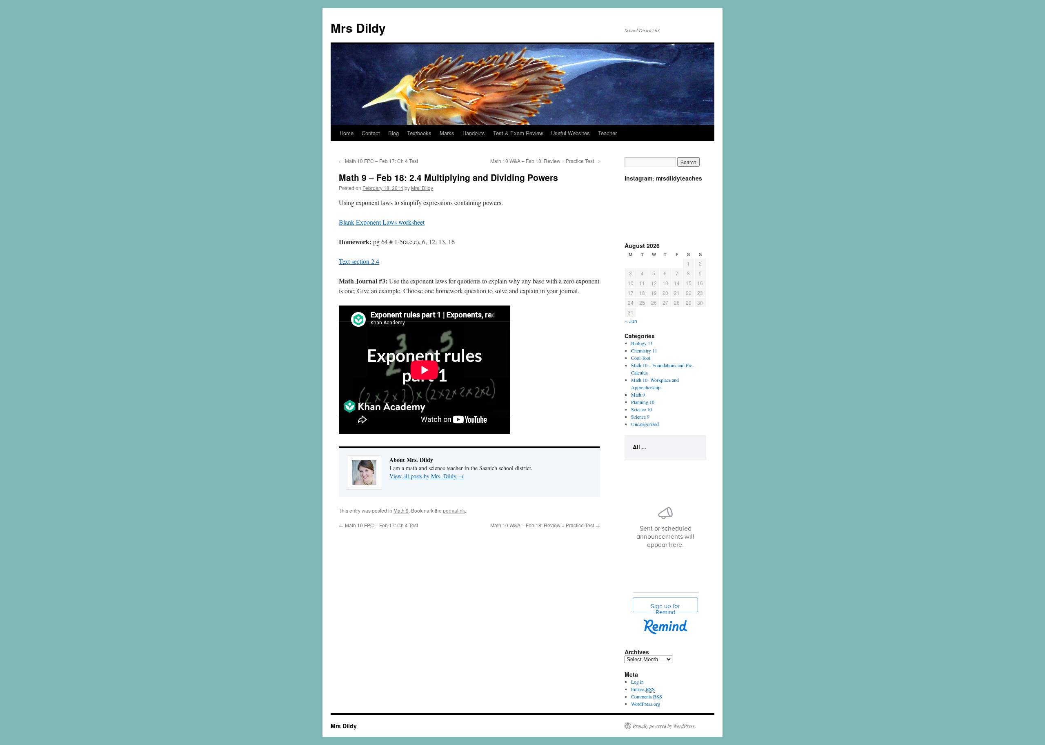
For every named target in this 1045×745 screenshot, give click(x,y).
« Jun (631, 320)
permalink (454, 510)
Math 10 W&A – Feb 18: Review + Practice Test (545, 160)
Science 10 (641, 409)
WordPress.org (645, 703)
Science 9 (640, 416)
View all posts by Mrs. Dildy (426, 476)
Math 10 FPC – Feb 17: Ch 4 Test (378, 160)
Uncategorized (645, 424)
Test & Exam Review (518, 133)
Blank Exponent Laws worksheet (382, 222)
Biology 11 (642, 343)
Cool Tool (640, 358)
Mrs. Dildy (422, 187)
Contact (371, 133)
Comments (646, 696)
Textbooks (419, 133)
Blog (393, 133)
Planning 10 (642, 402)
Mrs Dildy (358, 27)
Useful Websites (570, 133)
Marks (447, 133)
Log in (637, 681)
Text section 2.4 (359, 261)
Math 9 (401, 510)
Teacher (607, 133)
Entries (643, 689)
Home (347, 133)
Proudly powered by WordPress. (664, 726)
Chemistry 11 (644, 350)
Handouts (473, 133)
